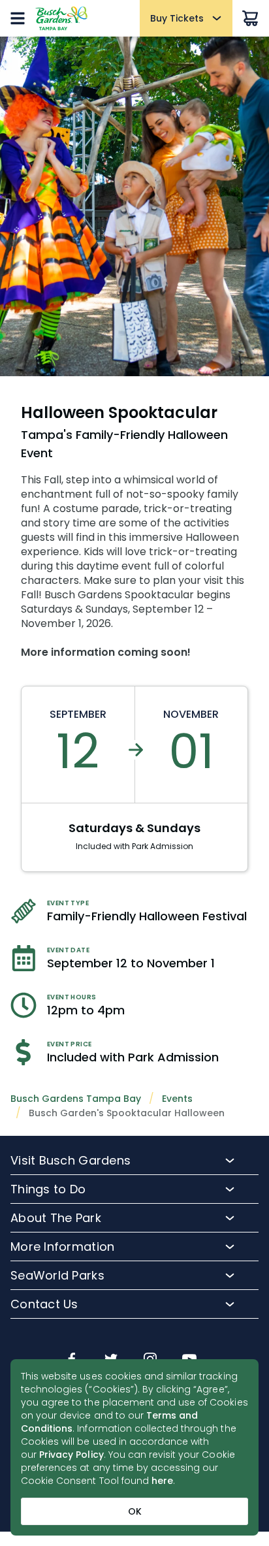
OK (135, 1511)
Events (177, 1098)
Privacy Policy (71, 1454)
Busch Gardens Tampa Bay (75, 1098)
